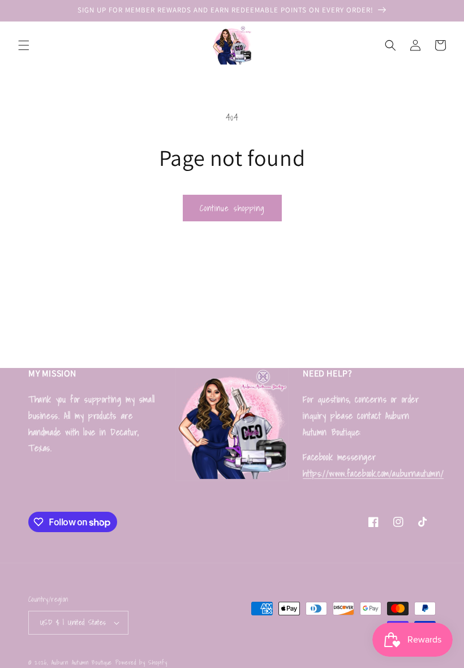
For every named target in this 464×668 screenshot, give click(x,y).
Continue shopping (232, 208)
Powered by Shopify (141, 662)
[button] (23, 45)
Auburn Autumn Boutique (81, 662)
